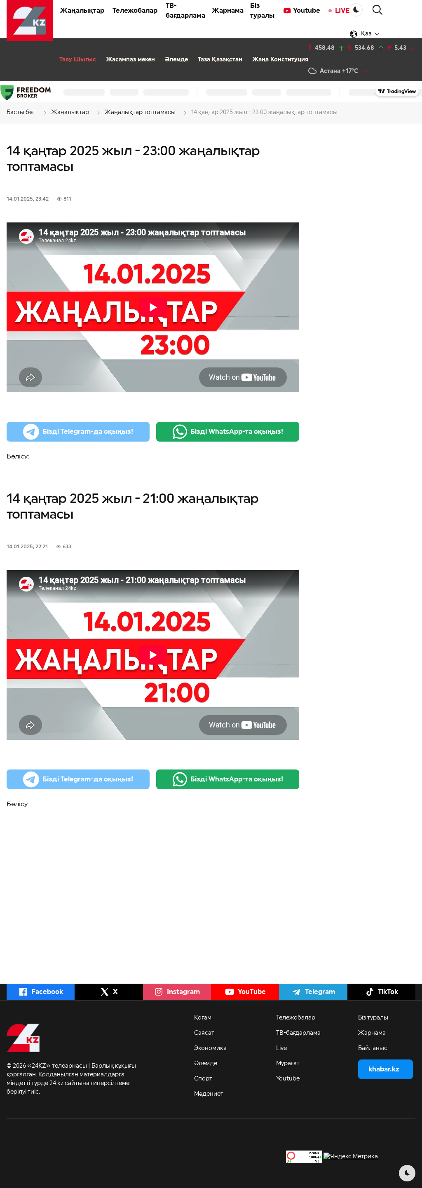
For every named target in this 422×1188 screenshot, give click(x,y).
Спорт (203, 1079)
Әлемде (176, 60)
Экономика (210, 1048)
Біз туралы (262, 10)
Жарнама (228, 10)
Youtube (306, 10)
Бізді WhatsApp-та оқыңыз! (236, 431)
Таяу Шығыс (77, 60)
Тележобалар (295, 1018)
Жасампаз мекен (130, 60)
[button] (377, 10)
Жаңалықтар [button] (82, 10)
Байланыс (372, 1048)
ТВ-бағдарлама (185, 10)
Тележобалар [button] (135, 10)
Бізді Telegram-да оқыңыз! (87, 431)
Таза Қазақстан (220, 60)
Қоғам (202, 1018)
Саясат (204, 1033)
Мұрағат (288, 1063)
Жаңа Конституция (280, 60)
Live (281, 1048)
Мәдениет (208, 1094)
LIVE (342, 10)
